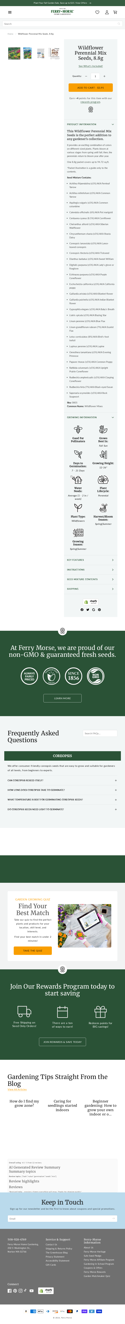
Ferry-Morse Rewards (95, 1272)
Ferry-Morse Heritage (95, 1251)
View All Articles (17, 1089)
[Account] (107, 12)
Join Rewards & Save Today (62, 1041)
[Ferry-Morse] (62, 12)
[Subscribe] (113, 1218)
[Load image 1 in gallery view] (14, 53)
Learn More (62, 698)
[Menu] (10, 12)
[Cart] (114, 12)
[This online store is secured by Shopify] (90, 603)
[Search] (119, 24)
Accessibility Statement (58, 1260)
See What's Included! (91, 65)
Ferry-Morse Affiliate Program (99, 1259)
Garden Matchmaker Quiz (97, 1276)
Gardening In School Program (99, 1264)
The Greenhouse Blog (57, 1252)
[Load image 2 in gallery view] (27, 53)
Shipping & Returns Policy (59, 1248)
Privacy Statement (55, 1256)
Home (10, 34)
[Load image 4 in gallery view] (54, 53)
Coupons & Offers (93, 1268)
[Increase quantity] (104, 76)
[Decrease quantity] (86, 76)
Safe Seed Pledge (92, 1255)
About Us (88, 1247)
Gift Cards (51, 1264)
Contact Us (51, 1244)
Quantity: (77, 76)
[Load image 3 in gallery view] (41, 53)
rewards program (90, 101)
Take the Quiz (32, 950)
